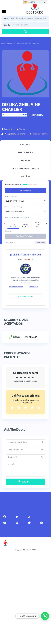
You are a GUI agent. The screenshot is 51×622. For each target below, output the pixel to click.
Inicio (3, 43)
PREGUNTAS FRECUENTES (25, 168)
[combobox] (25, 200)
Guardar (22, 129)
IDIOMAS (25, 160)
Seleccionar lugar (11, 196)
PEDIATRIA (11, 43)
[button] (45, 616)
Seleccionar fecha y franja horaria (17, 217)
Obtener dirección (16, 287)
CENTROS (25, 144)
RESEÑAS (25, 176)
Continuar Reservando (25, 236)
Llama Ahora (33, 287)
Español (31, 2)
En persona (26, 190)
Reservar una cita (26, 297)
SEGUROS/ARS (25, 152)
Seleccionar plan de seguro (14, 207)
